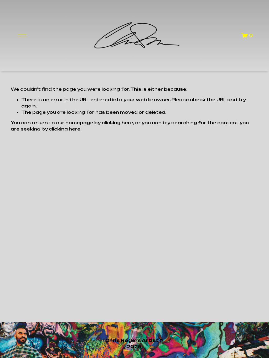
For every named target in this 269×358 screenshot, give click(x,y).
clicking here (117, 122)
